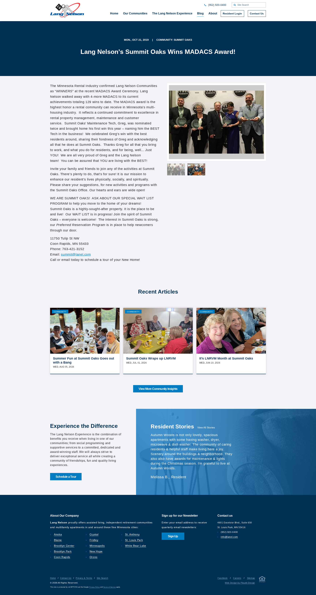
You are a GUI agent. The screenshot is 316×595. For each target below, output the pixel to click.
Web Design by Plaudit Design (240, 583)
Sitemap (251, 578)
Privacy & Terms (84, 578)
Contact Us (65, 578)
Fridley (94, 540)
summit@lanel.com (76, 254)
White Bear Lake (135, 545)
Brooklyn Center (64, 545)
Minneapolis (97, 545)
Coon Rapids (62, 557)
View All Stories (206, 427)
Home (53, 578)
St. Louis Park (134, 540)
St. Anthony (132, 534)
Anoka (58, 534)
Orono (93, 557)
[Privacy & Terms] (262, 580)
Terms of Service (109, 587)
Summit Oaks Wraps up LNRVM (151, 358)
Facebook (222, 578)
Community (60, 312)
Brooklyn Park (63, 551)
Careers (237, 578)
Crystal (94, 534)
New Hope (96, 551)
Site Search (102, 578)
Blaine (58, 540)
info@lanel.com (229, 537)
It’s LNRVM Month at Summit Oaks (226, 358)
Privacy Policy (94, 587)
